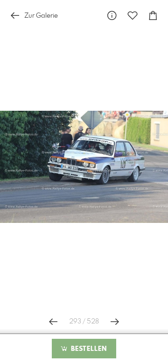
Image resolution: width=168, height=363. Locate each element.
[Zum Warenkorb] (153, 15)
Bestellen (88, 349)
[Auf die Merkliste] (132, 15)
